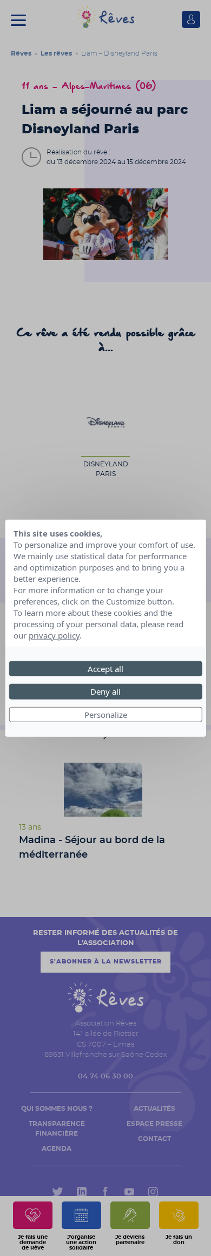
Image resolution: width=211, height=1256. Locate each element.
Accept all (105, 668)
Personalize (105, 714)
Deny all (105, 691)
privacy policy (54, 634)
